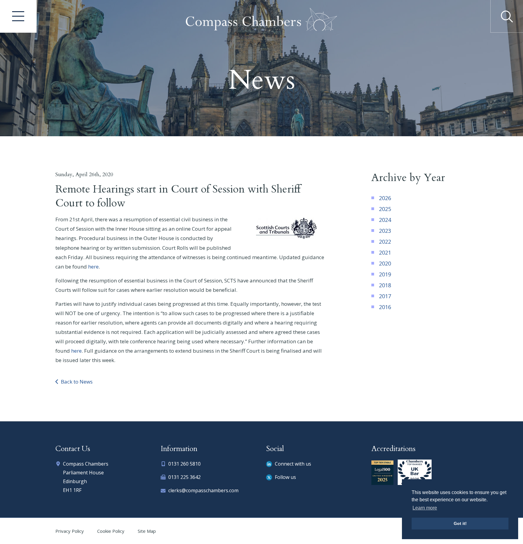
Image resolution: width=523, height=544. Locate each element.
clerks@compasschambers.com (203, 490)
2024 (385, 219)
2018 (385, 285)
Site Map (147, 531)
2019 (385, 274)
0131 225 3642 (184, 477)
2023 (385, 230)
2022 (385, 241)
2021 (385, 252)
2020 (385, 263)
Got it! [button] (460, 523)
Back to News (76, 381)
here (93, 266)
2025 (385, 209)
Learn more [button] (425, 507)
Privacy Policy (69, 531)
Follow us (285, 477)
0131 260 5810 (184, 463)
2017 (385, 296)
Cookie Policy (110, 531)
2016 (385, 307)
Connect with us (292, 463)
